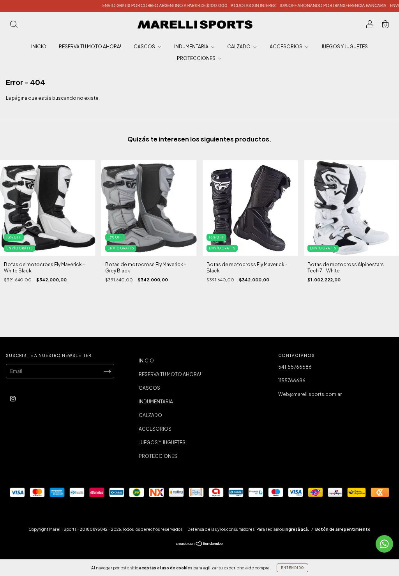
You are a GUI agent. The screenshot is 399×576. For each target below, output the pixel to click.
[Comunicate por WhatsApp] (384, 544)
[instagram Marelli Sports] (13, 399)
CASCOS (145, 46)
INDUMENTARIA (191, 46)
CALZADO (239, 46)
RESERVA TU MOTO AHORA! (90, 46)
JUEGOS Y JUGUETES (344, 46)
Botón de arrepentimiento (343, 529)
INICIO (38, 46)
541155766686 (295, 367)
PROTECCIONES (196, 58)
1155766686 (291, 380)
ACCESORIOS (286, 46)
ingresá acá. (296, 529)
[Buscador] (14, 25)
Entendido (292, 568)
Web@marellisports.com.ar (310, 394)
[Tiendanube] (199, 545)
